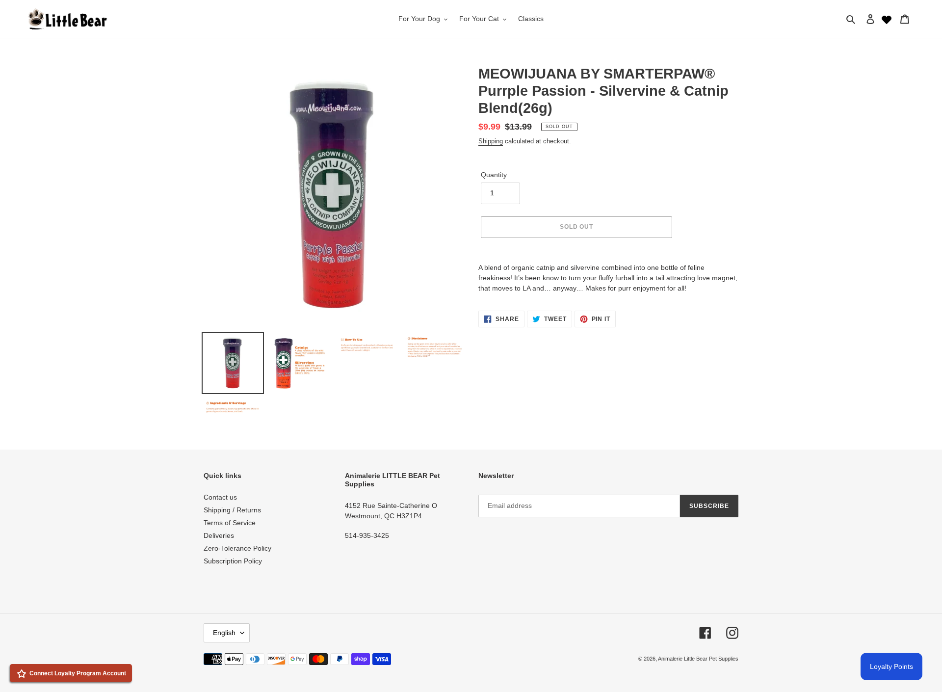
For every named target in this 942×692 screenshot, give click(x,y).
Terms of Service (230, 523)
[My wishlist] (886, 19)
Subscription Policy (233, 561)
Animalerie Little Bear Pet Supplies (698, 659)
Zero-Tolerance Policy (237, 548)
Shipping (490, 141)
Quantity (494, 175)
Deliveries (219, 535)
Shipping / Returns (232, 510)
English (224, 633)
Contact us (220, 497)
